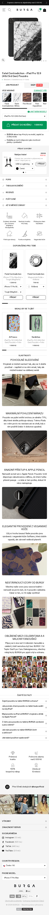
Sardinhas (36, 337)
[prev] (2, 3)
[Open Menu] (4, 10)
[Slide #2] (37, 60)
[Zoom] (3, 60)
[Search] (9, 10)
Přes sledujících (28, 787)
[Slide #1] (35, 60)
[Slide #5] (43, 60)
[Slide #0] (32, 60)
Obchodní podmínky (13, 901)
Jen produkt (12, 85)
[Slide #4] (41, 60)
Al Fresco (13, 337)
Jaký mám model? (38, 112)
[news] (39, 10)
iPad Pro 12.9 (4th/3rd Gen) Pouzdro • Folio (13, 341)
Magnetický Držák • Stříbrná (36, 279)
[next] (46, 3)
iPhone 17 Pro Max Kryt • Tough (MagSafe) (13, 279)
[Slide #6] (45, 60)
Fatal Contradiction (13, 274)
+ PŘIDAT (41, 164)
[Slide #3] (39, 60)
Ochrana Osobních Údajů (33, 901)
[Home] (24, 10)
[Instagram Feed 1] (24, 804)
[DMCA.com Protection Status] (24, 909)
